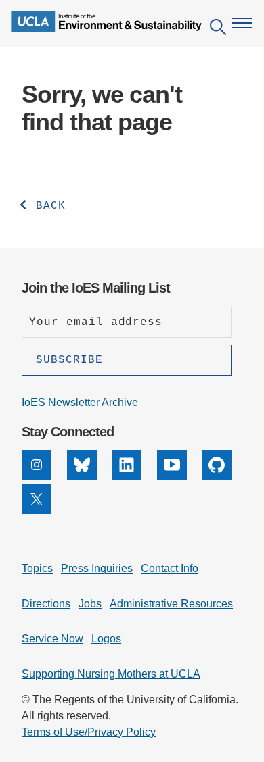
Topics (37, 568)
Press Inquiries (97, 568)
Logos (106, 638)
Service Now (52, 638)
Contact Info (169, 568)
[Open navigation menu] (242, 22)
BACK (47, 206)
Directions (46, 603)
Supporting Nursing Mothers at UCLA (111, 674)
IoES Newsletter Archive (80, 402)
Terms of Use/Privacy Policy (89, 732)
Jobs (90, 603)
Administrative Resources (171, 603)
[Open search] (218, 29)
